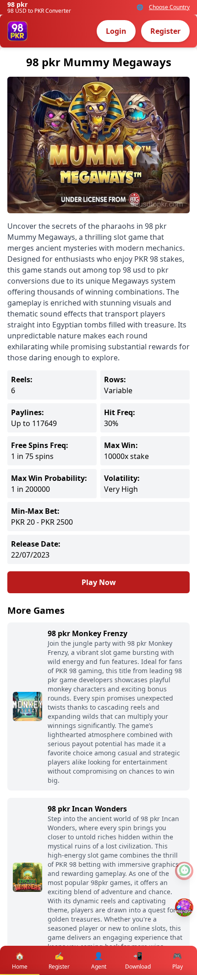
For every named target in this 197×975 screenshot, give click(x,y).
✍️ (59, 960)
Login (116, 31)
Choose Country (169, 7)
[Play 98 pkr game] (184, 907)
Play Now (99, 582)
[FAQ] (184, 871)
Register (165, 31)
